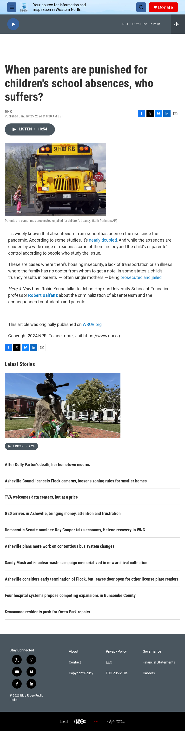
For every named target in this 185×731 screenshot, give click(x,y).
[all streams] (178, 24)
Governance (152, 651)
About (73, 651)
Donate (165, 7)
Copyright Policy (81, 673)
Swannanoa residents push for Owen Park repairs (47, 611)
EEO (109, 662)
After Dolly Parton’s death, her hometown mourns (47, 464)
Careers (149, 673)
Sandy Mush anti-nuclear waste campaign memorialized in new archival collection (76, 562)
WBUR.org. (93, 324)
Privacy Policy (116, 651)
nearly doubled (103, 240)
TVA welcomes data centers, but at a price (41, 497)
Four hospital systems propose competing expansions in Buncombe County (70, 595)
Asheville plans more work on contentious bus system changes (59, 546)
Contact (75, 662)
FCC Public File (117, 673)
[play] (13, 24)
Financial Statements (159, 662)
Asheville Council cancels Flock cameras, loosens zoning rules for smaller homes (76, 480)
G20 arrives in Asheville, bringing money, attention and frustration (63, 513)
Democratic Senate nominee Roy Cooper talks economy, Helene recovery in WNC (75, 529)
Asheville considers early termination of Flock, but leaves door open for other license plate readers (91, 579)
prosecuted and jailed (141, 277)
